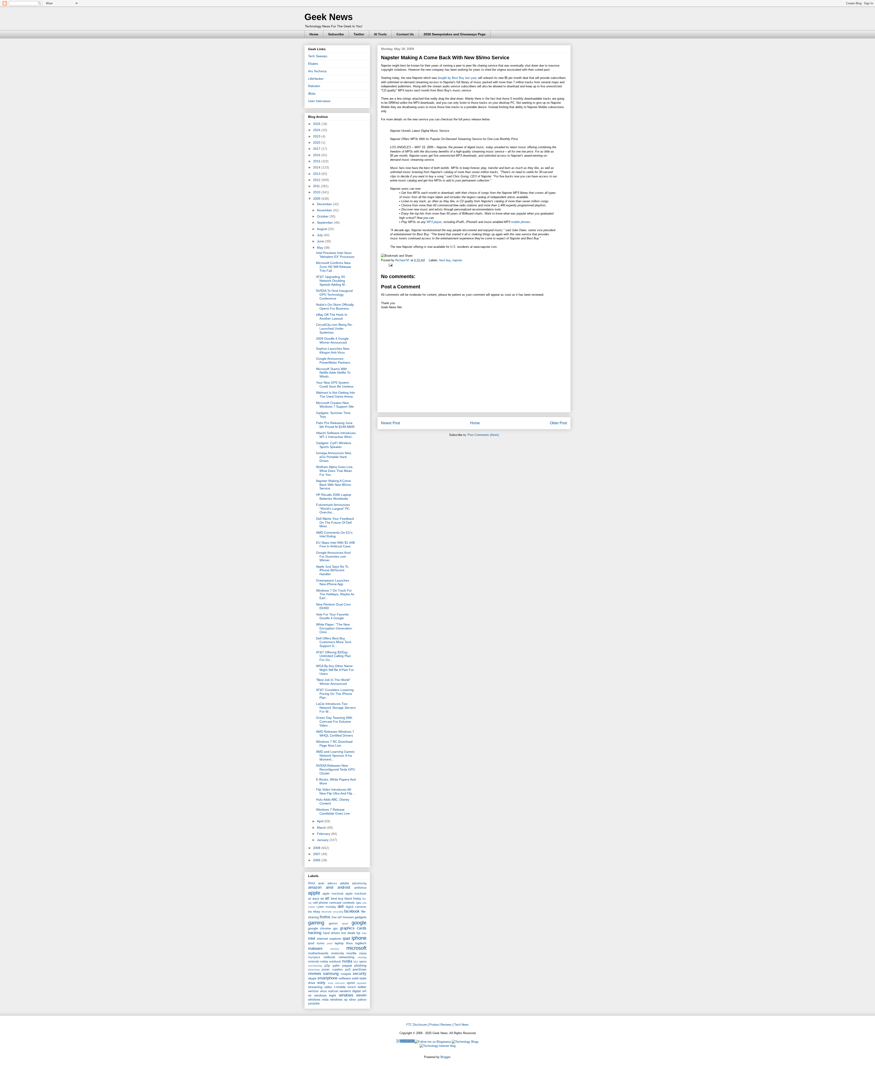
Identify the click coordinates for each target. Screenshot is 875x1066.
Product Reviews (440, 1024)
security (359, 973)
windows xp (338, 999)
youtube (314, 1003)
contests (348, 902)
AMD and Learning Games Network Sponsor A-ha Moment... (335, 755)
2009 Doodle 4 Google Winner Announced (332, 340)
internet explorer (329, 938)
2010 (317, 192)
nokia (324, 961)
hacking (314, 933)
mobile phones (520, 222)
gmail (345, 923)
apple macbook (332, 893)
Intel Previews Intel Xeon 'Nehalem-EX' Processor (335, 255)
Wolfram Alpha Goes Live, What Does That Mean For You (334, 470)
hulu (364, 933)
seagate (346, 973)
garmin (333, 923)
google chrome (319, 928)
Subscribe (336, 34)
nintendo (313, 961)
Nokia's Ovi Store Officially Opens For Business (335, 306)
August (322, 229)
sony (321, 983)
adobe (344, 883)
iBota (311, 93)
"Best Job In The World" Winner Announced (333, 682)
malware (315, 948)
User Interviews (319, 101)
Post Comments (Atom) (483, 435)
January (323, 840)
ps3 (347, 969)
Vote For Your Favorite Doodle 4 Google (332, 616)
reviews (314, 973)
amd (329, 887)
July (320, 235)
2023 (317, 136)
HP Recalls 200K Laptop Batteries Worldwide (333, 496)
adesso (332, 883)
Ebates (313, 63)
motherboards (318, 953)
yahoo (362, 999)
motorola (337, 953)
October (323, 216)
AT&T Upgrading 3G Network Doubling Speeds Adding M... (331, 280)
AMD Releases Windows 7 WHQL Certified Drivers (335, 733)
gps (335, 928)
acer (321, 883)
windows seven (353, 995)
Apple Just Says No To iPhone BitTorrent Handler (332, 570)
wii (309, 995)
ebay (316, 911)
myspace (314, 957)
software (345, 978)
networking (346, 957)
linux (349, 943)
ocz (355, 961)
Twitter (359, 34)
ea (310, 911)
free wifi (337, 917)
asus (315, 898)
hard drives (331, 933)
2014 (317, 167)
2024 (317, 130)
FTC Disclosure (416, 1024)
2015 (317, 161)
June (321, 241)
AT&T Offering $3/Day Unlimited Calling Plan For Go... (333, 656)
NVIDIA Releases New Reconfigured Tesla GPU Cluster (335, 769)
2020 (317, 142)
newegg (362, 957)
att (327, 898)
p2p (327, 965)
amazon (315, 887)
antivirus (360, 887)
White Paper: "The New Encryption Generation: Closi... (334, 628)
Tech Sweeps (317, 56)
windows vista (318, 999)
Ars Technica (317, 71)
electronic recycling (332, 911)
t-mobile (340, 987)
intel (311, 938)
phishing (360, 965)
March (322, 827)
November (325, 210)
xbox (352, 999)
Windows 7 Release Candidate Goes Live (333, 811)
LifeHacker (316, 78)
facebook (352, 911)
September (325, 222)
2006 (317, 860)
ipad (346, 938)
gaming (316, 923)
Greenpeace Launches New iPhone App (332, 582)
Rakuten (314, 86)
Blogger (445, 1057)
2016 (317, 155)
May (320, 247)
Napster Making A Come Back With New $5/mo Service (333, 484)
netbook (329, 957)
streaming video (320, 987)
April (320, 821)
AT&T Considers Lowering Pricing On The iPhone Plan (335, 693)
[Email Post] (390, 265)
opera (362, 961)
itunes (321, 943)
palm (336, 965)
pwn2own (359, 969)
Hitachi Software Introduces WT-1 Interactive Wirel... (336, 435)
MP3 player (434, 222)
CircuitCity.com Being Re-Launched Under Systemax (334, 328)
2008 (317, 848)
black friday (353, 898)
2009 (317, 198)
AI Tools (380, 34)
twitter (362, 987)
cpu (358, 902)
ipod (311, 943)
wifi (364, 991)
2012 (317, 180)
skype (312, 978)
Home (313, 34)
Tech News (461, 1024)
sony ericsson (336, 983)
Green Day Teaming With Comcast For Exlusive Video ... (334, 721)
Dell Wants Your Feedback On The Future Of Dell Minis (335, 522)
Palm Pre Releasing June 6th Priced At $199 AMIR (335, 425)
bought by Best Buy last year (457, 78)
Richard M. (403, 260)
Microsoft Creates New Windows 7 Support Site (335, 405)
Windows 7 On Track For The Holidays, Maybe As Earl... (335, 594)
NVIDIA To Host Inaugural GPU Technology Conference (334, 294)
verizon (313, 991)
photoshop (314, 969)
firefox (325, 917)
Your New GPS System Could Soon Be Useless (334, 384)
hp (358, 933)
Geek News (328, 17)
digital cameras (356, 906)
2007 (317, 854)
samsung (331, 973)
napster (457, 260)
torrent (351, 987)
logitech (360, 943)
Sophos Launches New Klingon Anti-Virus (332, 350)
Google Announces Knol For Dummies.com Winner (333, 556)
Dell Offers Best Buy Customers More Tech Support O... (333, 642)
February (324, 834)
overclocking (315, 965)
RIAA (311, 883)
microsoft (356, 948)
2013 (317, 174)
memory (334, 948)
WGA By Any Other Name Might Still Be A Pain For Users (335, 669)
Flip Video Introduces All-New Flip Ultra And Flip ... (336, 791)
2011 (317, 186)
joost (329, 943)
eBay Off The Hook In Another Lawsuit (331, 316)
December (325, 204)
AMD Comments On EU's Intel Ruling (334, 534)
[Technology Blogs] (465, 1041)
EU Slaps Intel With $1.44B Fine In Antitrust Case (335, 544)
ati (322, 898)
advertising (359, 883)
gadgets (360, 917)
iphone (359, 938)
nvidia (347, 961)
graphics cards (353, 928)
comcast (335, 902)
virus (323, 991)
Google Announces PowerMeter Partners (333, 360)
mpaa (362, 953)
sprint (351, 983)
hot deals (348, 933)
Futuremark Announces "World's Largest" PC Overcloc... (333, 508)
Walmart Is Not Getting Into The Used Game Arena (335, 394)
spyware (361, 983)
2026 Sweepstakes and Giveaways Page (455, 34)
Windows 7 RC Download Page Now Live (334, 743)
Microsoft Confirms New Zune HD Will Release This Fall (333, 266)
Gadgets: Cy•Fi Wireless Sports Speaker (333, 445)
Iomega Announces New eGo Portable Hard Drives (333, 457)
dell (341, 906)
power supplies (332, 969)
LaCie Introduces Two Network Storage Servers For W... (336, 707)
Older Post (558, 423)
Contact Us (405, 34)
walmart (333, 991)
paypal (347, 965)
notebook (335, 961)
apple (314, 893)
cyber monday (326, 906)
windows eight (325, 995)
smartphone (327, 978)
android (343, 887)
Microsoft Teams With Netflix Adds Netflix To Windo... (333, 372)
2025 (317, 124)
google (359, 923)
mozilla (351, 953)
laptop (339, 943)
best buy (444, 260)
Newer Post (390, 423)
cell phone (320, 902)
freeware (348, 917)
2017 (317, 148)
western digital (350, 991)
